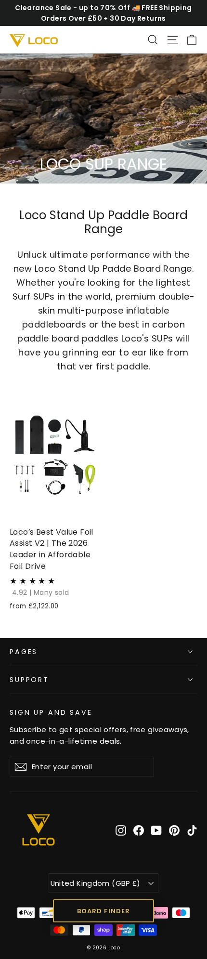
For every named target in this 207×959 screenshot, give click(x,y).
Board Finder (103, 911)
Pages (24, 652)
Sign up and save (51, 712)
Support (29, 679)
